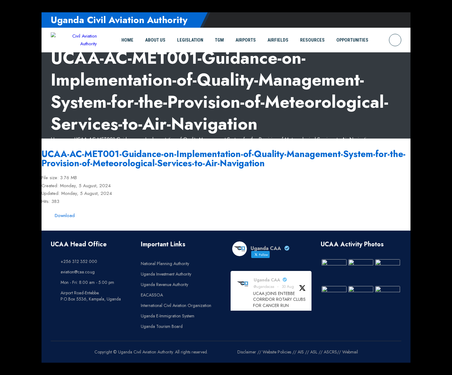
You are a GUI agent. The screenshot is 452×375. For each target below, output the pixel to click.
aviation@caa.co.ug (78, 272)
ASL (313, 352)
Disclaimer (246, 352)
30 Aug (288, 286)
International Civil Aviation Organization (176, 305)
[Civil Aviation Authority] (74, 40)
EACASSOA (152, 295)
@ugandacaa (264, 286)
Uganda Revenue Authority (164, 284)
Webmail (350, 352)
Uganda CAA (267, 280)
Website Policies (277, 352)
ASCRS (330, 352)
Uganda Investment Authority (166, 274)
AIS (301, 352)
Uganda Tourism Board (162, 326)
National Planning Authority (165, 263)
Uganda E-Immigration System (167, 316)
